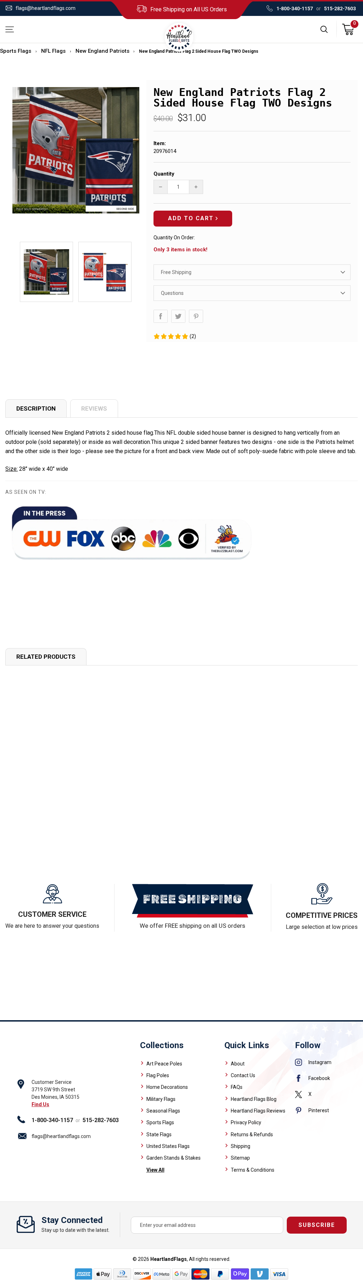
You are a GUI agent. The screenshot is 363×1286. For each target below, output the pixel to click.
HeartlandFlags (168, 1259)
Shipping (240, 1146)
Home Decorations (167, 1087)
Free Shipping (176, 272)
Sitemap (240, 1158)
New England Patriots (102, 51)
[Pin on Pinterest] (196, 316)
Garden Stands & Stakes (173, 1158)
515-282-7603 (340, 8)
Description (36, 408)
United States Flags (168, 1146)
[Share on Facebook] (160, 316)
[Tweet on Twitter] (178, 316)
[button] (174, 336)
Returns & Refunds (252, 1134)
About (238, 1064)
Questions (172, 293)
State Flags (159, 1134)
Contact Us (243, 1075)
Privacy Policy (246, 1122)
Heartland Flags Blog (254, 1099)
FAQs (236, 1087)
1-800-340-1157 (295, 8)
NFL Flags (53, 51)
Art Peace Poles (164, 1064)
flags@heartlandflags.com (46, 8)
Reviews (94, 408)
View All (155, 1170)
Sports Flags (15, 51)
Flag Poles (157, 1075)
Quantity (163, 174)
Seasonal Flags (163, 1111)
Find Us (40, 1104)
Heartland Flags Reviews (258, 1111)
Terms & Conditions (252, 1170)
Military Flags (160, 1099)
